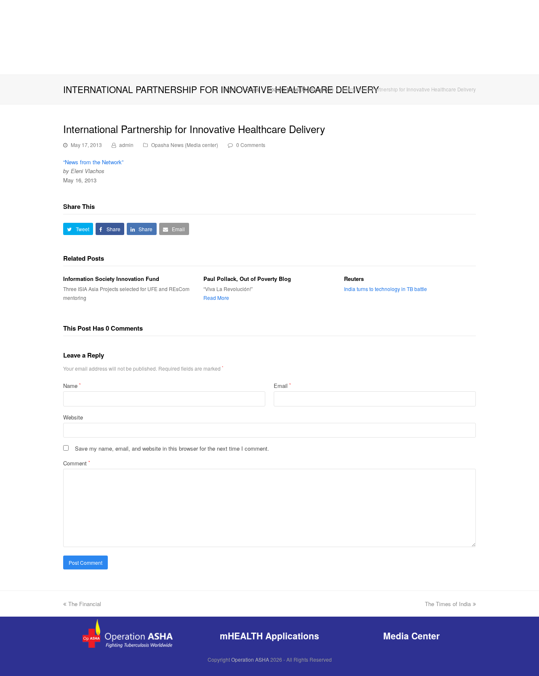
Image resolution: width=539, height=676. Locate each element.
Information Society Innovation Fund (111, 279)
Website (73, 417)
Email (282, 386)
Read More (216, 297)
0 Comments (250, 144)
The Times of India (448, 604)
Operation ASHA (250, 659)
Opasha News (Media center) (184, 144)
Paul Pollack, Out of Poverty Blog (247, 279)
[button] (78, 229)
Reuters (354, 279)
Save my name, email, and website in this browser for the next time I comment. (172, 448)
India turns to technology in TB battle (385, 288)
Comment (76, 463)
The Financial (84, 604)
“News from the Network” (94, 162)
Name (72, 386)
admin (126, 144)
